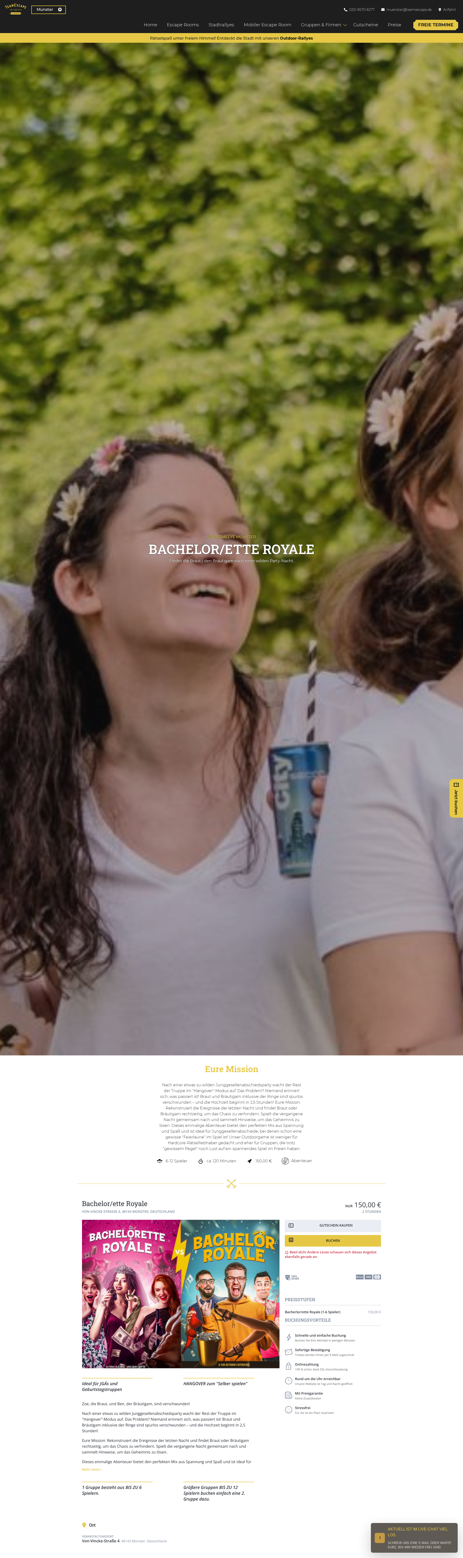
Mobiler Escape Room (267, 25)
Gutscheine (365, 25)
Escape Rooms (183, 25)
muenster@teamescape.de (409, 9)
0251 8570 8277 (361, 9)
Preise (394, 25)
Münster (45, 9)
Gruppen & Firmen (321, 25)
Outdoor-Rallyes (296, 38)
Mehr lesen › (92, 1469)
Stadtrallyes (221, 25)
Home (150, 25)
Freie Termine (435, 25)
